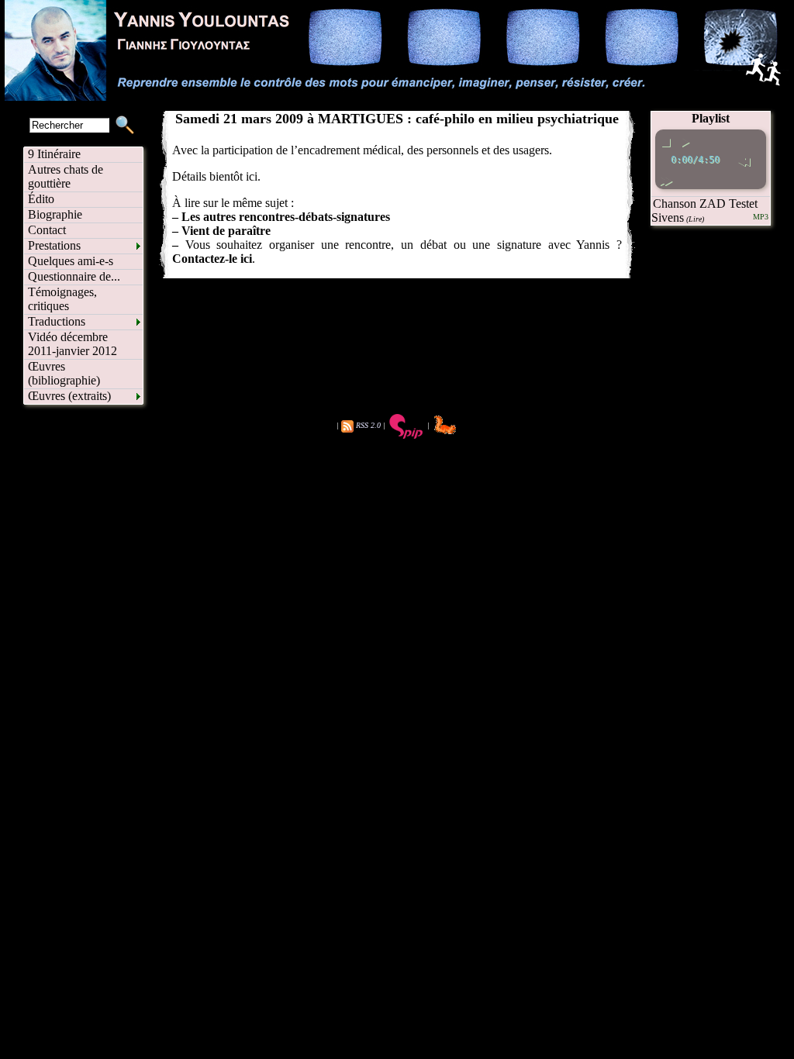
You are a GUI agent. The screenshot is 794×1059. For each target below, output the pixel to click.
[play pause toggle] (685, 140)
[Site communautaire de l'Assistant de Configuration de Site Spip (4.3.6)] (444, 425)
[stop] (665, 140)
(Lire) (695, 219)
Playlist (711, 118)
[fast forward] (665, 178)
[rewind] (743, 159)
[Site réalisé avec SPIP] (406, 425)
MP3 (760, 216)
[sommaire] (397, 97)
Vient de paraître (226, 230)
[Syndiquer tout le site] (347, 425)
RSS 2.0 (368, 425)
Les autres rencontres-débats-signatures (285, 216)
